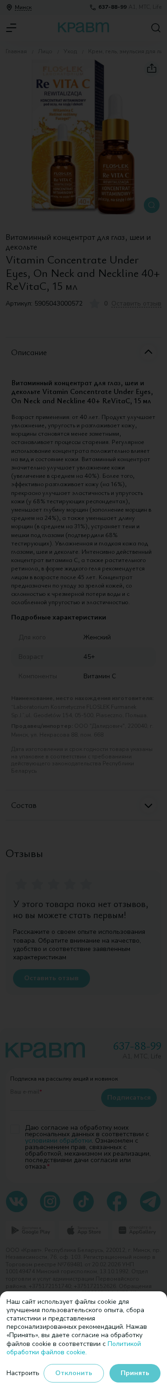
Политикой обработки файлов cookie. (73, 1348)
